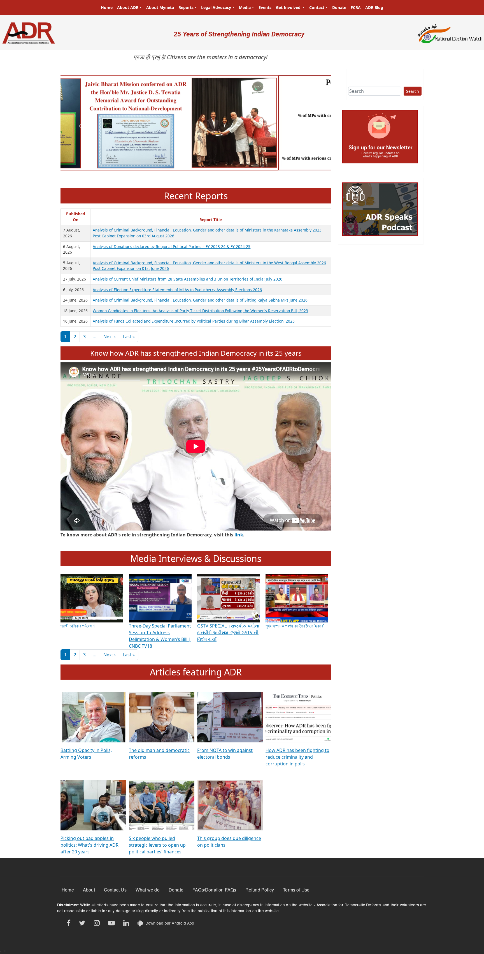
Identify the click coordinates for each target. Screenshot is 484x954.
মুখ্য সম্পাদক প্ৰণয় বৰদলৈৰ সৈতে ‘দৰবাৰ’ (295, 626)
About (89, 889)
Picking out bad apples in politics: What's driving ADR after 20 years (89, 845)
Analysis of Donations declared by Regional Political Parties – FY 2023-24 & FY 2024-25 (171, 246)
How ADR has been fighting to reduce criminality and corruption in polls (297, 757)
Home (107, 7)
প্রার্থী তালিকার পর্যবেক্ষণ (77, 626)
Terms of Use (296, 889)
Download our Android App (168, 923)
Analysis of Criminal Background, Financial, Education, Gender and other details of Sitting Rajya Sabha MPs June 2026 (200, 300)
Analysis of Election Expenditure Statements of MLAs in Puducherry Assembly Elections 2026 (177, 289)
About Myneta (160, 7)
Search (412, 91)
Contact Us (115, 889)
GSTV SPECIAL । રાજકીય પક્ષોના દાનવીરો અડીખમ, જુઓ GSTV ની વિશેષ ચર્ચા (228, 632)
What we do (148, 889)
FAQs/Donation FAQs (214, 889)
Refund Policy (259, 889)
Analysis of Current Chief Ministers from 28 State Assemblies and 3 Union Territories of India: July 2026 (187, 279)
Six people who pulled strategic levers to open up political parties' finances (157, 845)
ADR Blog (374, 7)
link (238, 535)
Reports (186, 7)
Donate (339, 7)
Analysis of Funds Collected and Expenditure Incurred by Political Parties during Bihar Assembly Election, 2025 (194, 321)
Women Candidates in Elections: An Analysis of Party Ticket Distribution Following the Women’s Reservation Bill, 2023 (200, 310)
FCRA (356, 7)
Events (265, 7)
